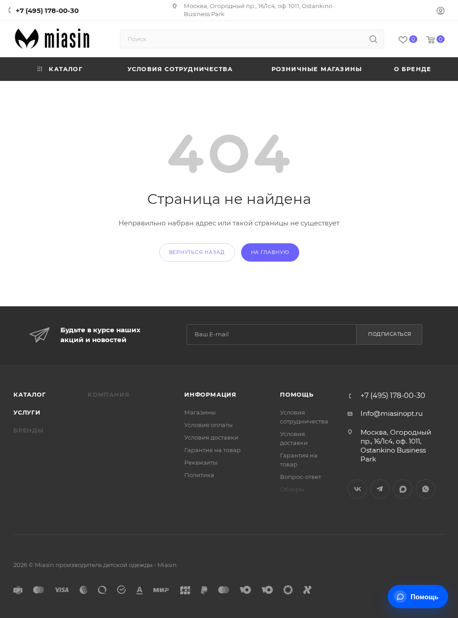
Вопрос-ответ (300, 476)
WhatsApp (425, 489)
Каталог (29, 394)
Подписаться (389, 334)
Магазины (200, 412)
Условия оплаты (208, 424)
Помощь (297, 394)
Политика (199, 474)
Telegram (380, 489)
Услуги (27, 412)
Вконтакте (357, 489)
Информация (210, 394)
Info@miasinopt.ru (391, 413)
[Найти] (373, 39)
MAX (402, 489)
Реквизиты (200, 462)
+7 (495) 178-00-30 (47, 10)
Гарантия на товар (212, 449)
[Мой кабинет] (441, 11)
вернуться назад (197, 252)
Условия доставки (211, 437)
